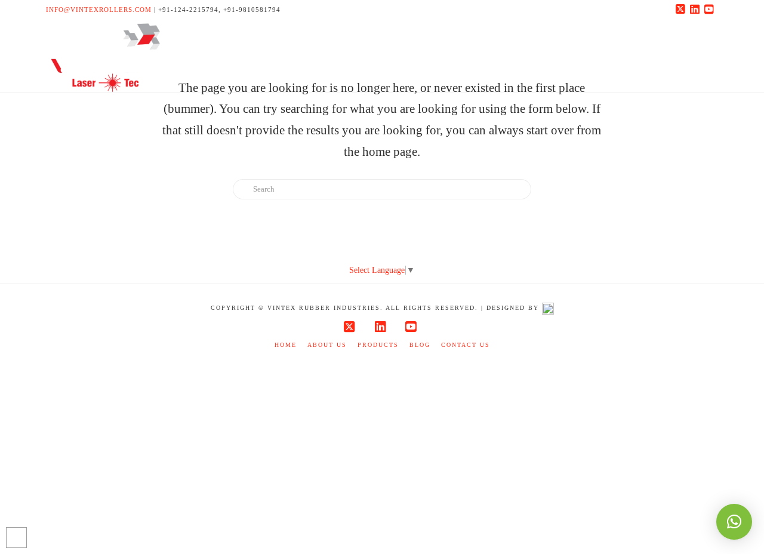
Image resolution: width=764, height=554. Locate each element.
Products (378, 344)
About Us (327, 344)
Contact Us (465, 344)
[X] (682, 9)
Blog (419, 344)
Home (286, 344)
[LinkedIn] (696, 9)
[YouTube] (711, 9)
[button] (734, 522)
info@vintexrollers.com (99, 9)
